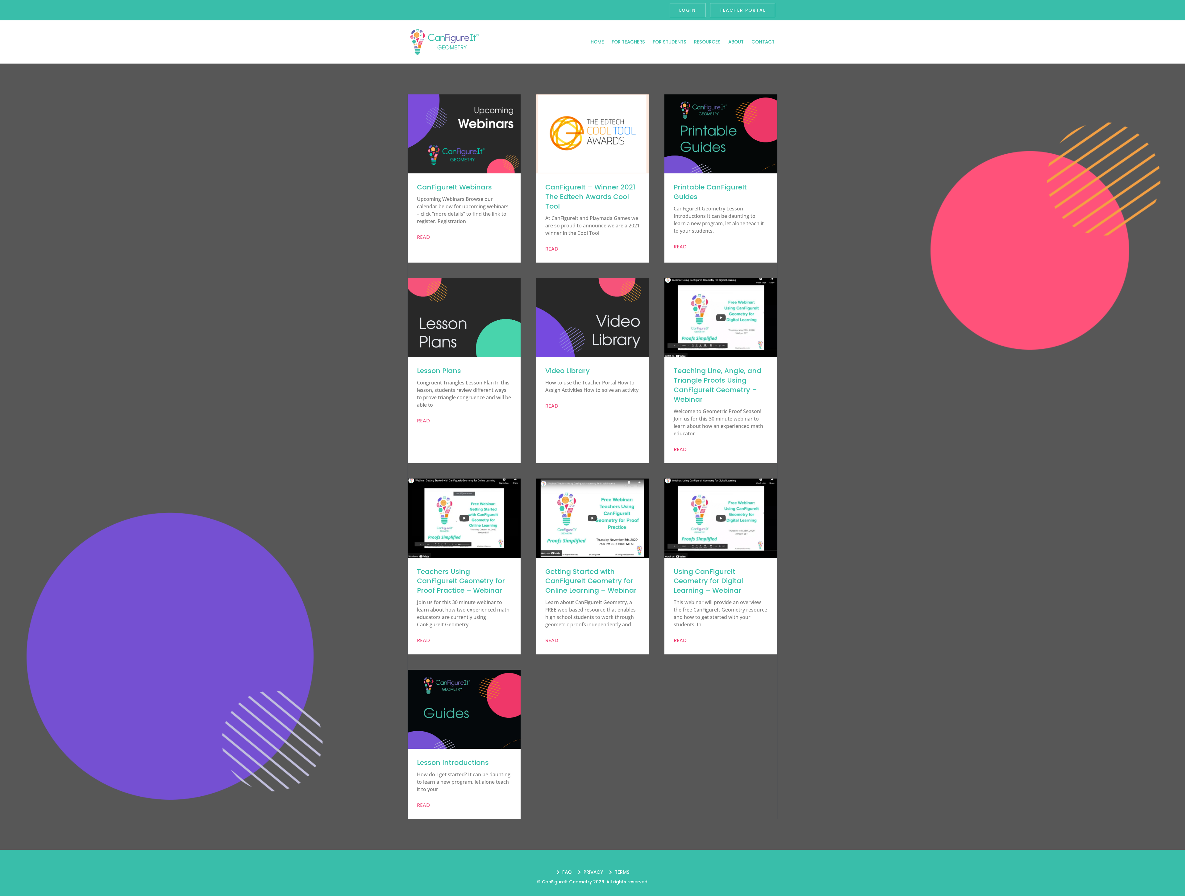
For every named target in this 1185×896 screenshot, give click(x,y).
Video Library (567, 370)
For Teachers (628, 42)
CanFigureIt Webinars (454, 187)
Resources (707, 42)
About (736, 42)
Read (423, 237)
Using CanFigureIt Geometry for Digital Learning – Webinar (708, 581)
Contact (763, 42)
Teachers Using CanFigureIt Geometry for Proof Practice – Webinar (461, 581)
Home (597, 42)
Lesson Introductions (453, 762)
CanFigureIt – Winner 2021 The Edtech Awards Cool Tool (590, 196)
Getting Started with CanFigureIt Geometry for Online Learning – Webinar (591, 581)
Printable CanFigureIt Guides (710, 191)
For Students (669, 42)
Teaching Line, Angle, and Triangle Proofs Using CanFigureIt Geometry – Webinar (717, 385)
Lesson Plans (439, 370)
